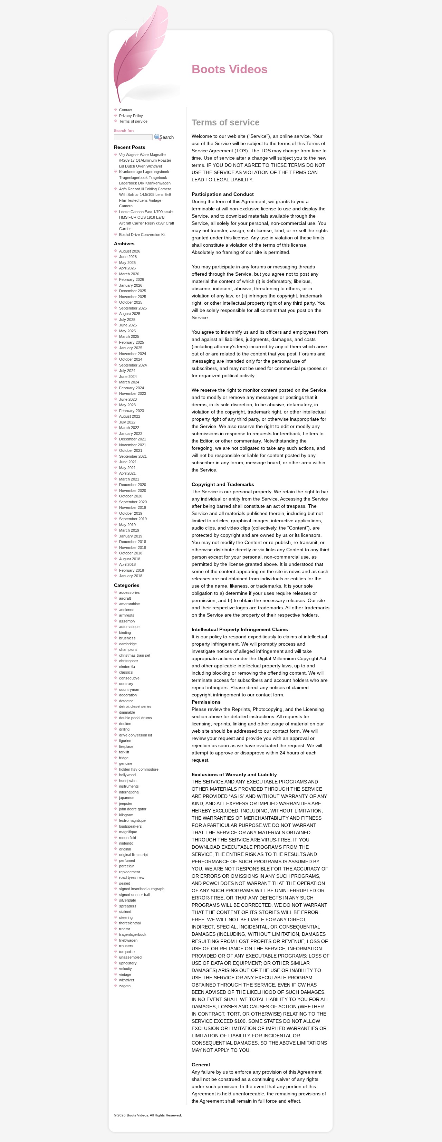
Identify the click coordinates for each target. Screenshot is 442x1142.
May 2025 (127, 331)
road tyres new (131, 877)
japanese (126, 798)
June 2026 (128, 257)
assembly (127, 621)
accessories (129, 592)
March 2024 (129, 382)
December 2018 (132, 542)
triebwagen (128, 940)
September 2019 (133, 519)
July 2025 (127, 319)
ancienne (126, 610)
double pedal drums (135, 718)
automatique (129, 627)
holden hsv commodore (138, 769)
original (125, 849)
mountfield (127, 838)
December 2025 (132, 291)
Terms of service (133, 121)
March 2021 (129, 479)
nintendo (126, 843)
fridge (123, 758)
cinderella (127, 667)
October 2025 (130, 302)
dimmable (127, 712)
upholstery (128, 963)
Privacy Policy (131, 116)
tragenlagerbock (132, 934)
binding (125, 632)
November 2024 (132, 354)
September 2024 (133, 365)
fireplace (126, 746)
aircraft (125, 598)
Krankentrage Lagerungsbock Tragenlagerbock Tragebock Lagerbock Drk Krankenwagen (145, 177)
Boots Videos (230, 69)
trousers (126, 946)
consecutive (129, 678)
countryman (129, 689)
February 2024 (131, 388)
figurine (125, 741)
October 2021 (130, 450)
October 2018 (130, 553)
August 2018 (129, 559)
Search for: (124, 131)
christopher (128, 661)
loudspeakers (130, 826)
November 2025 (132, 297)
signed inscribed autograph (141, 889)
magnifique (128, 832)
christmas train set (134, 655)
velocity (125, 969)
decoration (128, 695)
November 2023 (132, 393)
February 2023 (131, 411)
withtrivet (126, 980)
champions (128, 649)
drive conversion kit (135, 735)
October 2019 (130, 513)
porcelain (126, 866)
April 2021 (127, 473)
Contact (125, 110)
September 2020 (133, 502)
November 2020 (132, 490)
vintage (125, 974)
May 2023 (127, 405)
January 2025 (130, 348)
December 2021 (132, 439)
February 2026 (131, 279)
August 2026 (129, 251)
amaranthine (129, 604)
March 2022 (129, 428)
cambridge (128, 644)
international (129, 792)
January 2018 (130, 576)
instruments (129, 786)
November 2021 (132, 445)
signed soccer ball (134, 895)
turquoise (127, 952)
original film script (133, 855)
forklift (124, 752)
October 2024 (130, 359)
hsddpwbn (127, 781)
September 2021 (133, 456)
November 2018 (132, 547)
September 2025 (133, 308)
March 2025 (129, 336)
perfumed (127, 860)
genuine (125, 763)
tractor (124, 929)
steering (126, 917)
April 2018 (127, 564)
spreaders (127, 906)
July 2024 (127, 371)
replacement (129, 872)
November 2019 (132, 507)
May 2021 (127, 468)
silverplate (127, 900)
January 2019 (130, 536)
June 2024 (128, 376)
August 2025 (129, 314)
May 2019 (127, 525)
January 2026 (130, 285)
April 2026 (127, 268)
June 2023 (128, 399)
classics (126, 672)
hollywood (127, 775)
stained (125, 912)
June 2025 (128, 325)
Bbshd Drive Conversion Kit (142, 234)
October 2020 (130, 496)
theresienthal (130, 923)
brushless (127, 638)
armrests (126, 615)
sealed (124, 883)
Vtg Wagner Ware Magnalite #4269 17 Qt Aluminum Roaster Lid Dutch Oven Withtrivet (145, 160)
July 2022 (127, 422)
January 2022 (130, 433)
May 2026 (127, 262)
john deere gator (132, 809)
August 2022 (129, 416)
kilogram (126, 815)
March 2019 (129, 530)
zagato (125, 986)
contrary (126, 684)
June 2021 (128, 462)
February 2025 (131, 342)
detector (126, 701)
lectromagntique (132, 820)
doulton (125, 724)
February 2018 (131, 570)
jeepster (126, 803)
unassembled (130, 957)
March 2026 (129, 274)
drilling (124, 729)
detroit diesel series (135, 706)
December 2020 (132, 485)
